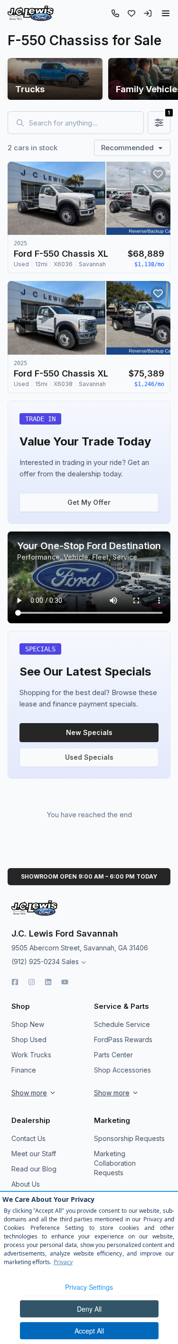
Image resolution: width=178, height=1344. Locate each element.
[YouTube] (64, 982)
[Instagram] (31, 982)
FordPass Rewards (123, 1039)
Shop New (27, 1024)
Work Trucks (31, 1055)
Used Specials (89, 757)
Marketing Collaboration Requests (115, 1163)
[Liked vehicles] (131, 13)
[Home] (31, 13)
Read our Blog (33, 1169)
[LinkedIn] (48, 982)
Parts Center (113, 1055)
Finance (23, 1070)
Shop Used (29, 1039)
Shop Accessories (122, 1070)
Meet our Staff (33, 1154)
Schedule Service (122, 1024)
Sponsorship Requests (129, 1138)
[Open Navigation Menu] (165, 13)
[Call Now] (115, 13)
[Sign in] (147, 13)
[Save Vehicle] (158, 174)
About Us (25, 1184)
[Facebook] (15, 982)
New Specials (89, 732)
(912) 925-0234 (35, 961)
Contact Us (28, 1138)
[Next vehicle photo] (155, 205)
